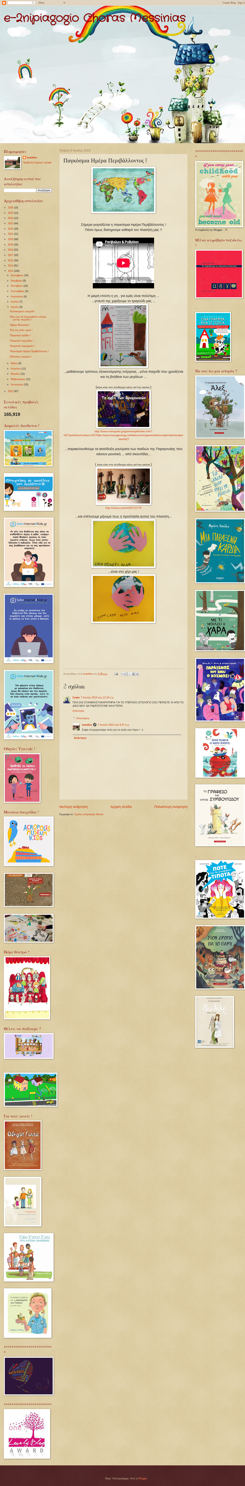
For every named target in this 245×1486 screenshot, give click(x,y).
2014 (11, 265)
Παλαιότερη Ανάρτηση (171, 807)
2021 (11, 233)
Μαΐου (14, 363)
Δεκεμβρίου (17, 275)
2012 (11, 391)
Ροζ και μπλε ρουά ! (21, 330)
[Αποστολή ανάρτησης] (116, 673)
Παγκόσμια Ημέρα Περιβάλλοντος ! (29, 351)
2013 (11, 270)
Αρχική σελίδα (121, 807)
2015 (11, 260)
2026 (11, 207)
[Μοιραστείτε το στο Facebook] (134, 674)
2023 (11, 223)
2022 (11, 228)
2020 (11, 239)
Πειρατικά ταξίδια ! (20, 335)
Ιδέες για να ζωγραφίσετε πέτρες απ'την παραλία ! (28, 318)
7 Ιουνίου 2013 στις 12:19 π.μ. (97, 697)
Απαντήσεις (82, 718)
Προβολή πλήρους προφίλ (37, 162)
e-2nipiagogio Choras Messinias (95, 18)
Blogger (143, 1478)
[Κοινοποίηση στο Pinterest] (137, 674)
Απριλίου (16, 368)
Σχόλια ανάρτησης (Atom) (88, 814)
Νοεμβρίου (17, 280)
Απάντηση (78, 710)
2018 (11, 249)
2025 (11, 212)
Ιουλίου (15, 301)
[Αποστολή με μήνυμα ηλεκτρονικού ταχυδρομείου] (123, 674)
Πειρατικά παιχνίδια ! (21, 340)
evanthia (87, 724)
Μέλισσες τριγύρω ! (21, 356)
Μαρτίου (16, 373)
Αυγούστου (17, 296)
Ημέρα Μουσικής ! (20, 324)
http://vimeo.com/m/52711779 (123, 508)
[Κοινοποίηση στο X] (130, 674)
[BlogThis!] (126, 674)
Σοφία (76, 697)
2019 (11, 244)
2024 (11, 218)
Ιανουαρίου (17, 384)
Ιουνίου (15, 307)
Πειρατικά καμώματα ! (22, 345)
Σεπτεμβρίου (18, 291)
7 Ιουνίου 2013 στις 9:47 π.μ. (114, 724)
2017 (11, 255)
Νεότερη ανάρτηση (73, 807)
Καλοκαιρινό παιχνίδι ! (22, 311)
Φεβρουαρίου (18, 379)
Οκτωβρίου (17, 285)
